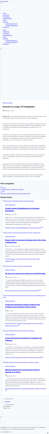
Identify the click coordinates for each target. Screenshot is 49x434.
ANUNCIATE (6, 16)
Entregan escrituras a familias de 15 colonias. (12, 188)
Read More (23, 227)
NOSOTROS (6, 15)
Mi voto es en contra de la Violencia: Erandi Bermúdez (25, 273)
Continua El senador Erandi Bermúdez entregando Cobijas (15, 192)
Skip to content (4, 1)
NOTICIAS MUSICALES (11, 23)
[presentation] (25, 201)
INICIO (4, 13)
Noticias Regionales (8, 102)
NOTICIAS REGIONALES (12, 25)
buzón (4, 20)
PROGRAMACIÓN (7, 18)
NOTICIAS (5, 22)
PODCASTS (6, 27)
